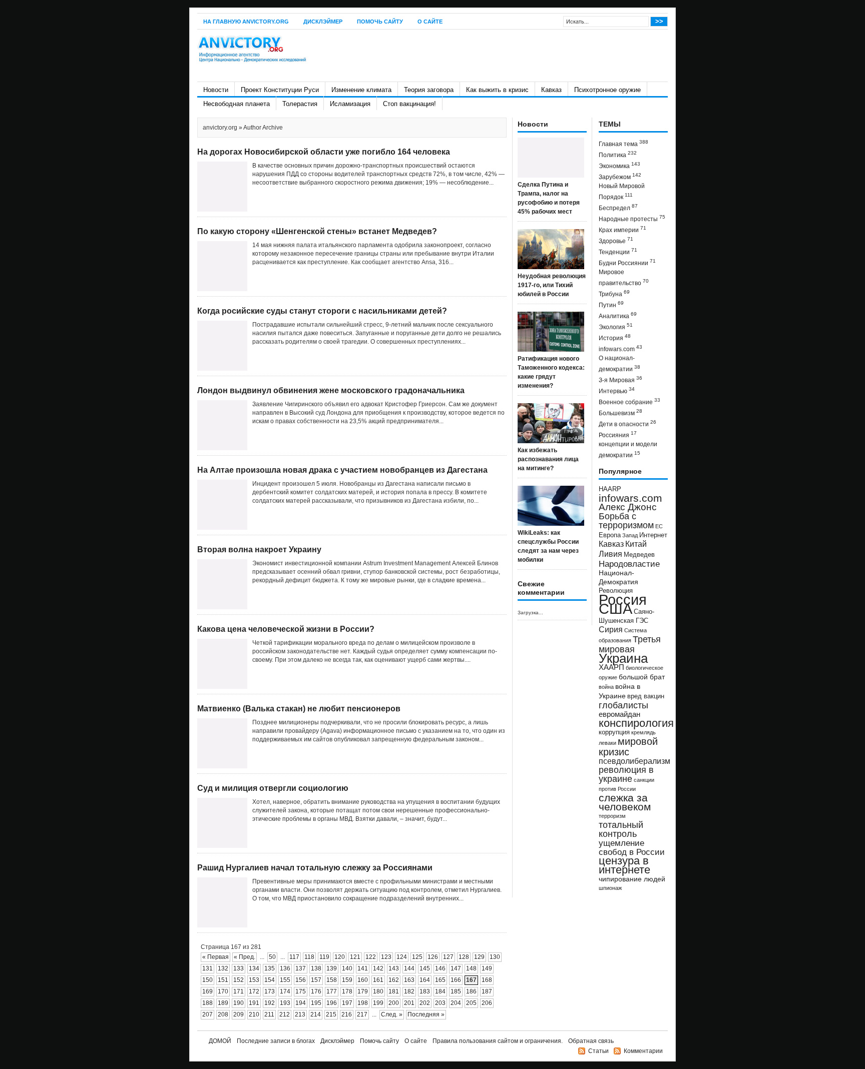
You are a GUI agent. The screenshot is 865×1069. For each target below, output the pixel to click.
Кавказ (551, 90)
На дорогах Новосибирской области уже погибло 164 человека (323, 152)
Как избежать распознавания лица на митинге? (548, 459)
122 (370, 956)
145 (424, 968)
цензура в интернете (624, 865)
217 (362, 1014)
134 (254, 968)
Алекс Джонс (628, 507)
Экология (616, 326)
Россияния (618, 434)
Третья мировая (630, 644)
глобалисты (623, 705)
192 (269, 1002)
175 (300, 991)
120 (339, 956)
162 (393, 979)
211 (269, 1014)
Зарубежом (620, 176)
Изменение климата (361, 90)
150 (207, 979)
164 (424, 979)
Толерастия (299, 104)
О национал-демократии (619, 364)
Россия (623, 599)
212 (284, 1014)
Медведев (639, 554)
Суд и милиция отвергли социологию (272, 788)
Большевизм (620, 412)
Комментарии (643, 1050)
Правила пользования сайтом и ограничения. (497, 1040)
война (606, 687)
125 (417, 956)
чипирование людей (632, 879)
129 (479, 956)
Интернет (653, 535)
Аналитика (618, 315)
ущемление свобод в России (632, 847)
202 (424, 1002)
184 (440, 991)
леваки (607, 743)
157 (316, 979)
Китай (636, 544)
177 (331, 991)
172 (254, 991)
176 (316, 991)
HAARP (610, 489)
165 (440, 979)
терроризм (612, 816)
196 (331, 1002)
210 (254, 1014)
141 (362, 968)
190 (238, 1002)
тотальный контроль (621, 829)
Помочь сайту (380, 22)
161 (378, 979)
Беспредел (618, 207)
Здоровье (616, 240)
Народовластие (629, 564)
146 (440, 968)
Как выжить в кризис (497, 90)
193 (285, 1002)
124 (401, 956)
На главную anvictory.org (246, 22)
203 (440, 1002)
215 (331, 1014)
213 (300, 1014)
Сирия (611, 629)
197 (347, 1002)
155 (285, 979)
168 (487, 979)
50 (272, 956)
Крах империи (622, 229)
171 (238, 991)
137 (300, 968)
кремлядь (643, 732)
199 (378, 1002)
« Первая (215, 956)
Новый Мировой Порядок (622, 192)
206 (487, 1002)
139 (331, 968)
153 (254, 979)
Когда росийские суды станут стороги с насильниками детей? (322, 311)
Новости (215, 90)
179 (362, 991)
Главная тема (623, 143)
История (615, 337)
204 (456, 1002)
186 (471, 991)
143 (393, 968)
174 (285, 991)
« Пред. (244, 956)
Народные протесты (632, 218)
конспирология (636, 723)
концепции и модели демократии (628, 450)
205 (471, 1002)
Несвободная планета (236, 104)
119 (324, 956)
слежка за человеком (625, 802)
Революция (616, 590)
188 (207, 1002)
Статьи (598, 1050)
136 (285, 968)
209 (238, 1014)
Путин (611, 304)
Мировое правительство (624, 278)
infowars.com (620, 348)
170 (223, 991)
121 (355, 956)
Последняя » (426, 1014)
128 (464, 956)
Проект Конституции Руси (280, 90)
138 (316, 968)
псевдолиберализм (634, 760)
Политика (618, 154)
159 (347, 979)
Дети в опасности (627, 423)
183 (424, 991)
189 (223, 1002)
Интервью (617, 390)
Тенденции (618, 251)
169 (207, 991)
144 (409, 968)
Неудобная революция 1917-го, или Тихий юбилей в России (552, 285)
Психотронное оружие (607, 90)
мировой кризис (628, 746)
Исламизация (350, 104)
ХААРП (611, 667)
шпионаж (610, 888)
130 (495, 956)
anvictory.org (220, 127)
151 (223, 979)
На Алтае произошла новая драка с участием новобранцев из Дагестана (342, 470)
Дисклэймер (322, 22)
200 (393, 1002)
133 (238, 968)
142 (378, 968)
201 (409, 1002)
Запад (630, 535)
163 (409, 979)
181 (393, 991)
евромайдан (619, 714)
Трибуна (614, 293)
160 (362, 979)
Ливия (610, 553)
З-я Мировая (620, 379)
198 (362, 1002)
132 (223, 968)
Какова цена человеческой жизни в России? (285, 629)
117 (294, 956)
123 (386, 956)
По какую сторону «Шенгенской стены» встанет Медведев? (317, 231)
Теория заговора (429, 90)
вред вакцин (645, 696)
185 (456, 991)
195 (316, 1002)
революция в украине (626, 774)
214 (315, 1014)
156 (300, 979)
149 (487, 968)
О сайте (430, 22)
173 (269, 991)
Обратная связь (591, 1040)
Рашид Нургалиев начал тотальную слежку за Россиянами (314, 867)
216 (346, 1014)
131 (207, 968)
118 (309, 956)
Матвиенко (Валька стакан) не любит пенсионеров (298, 708)
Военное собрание (629, 401)
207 (207, 1014)
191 (254, 1002)
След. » (391, 1014)
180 (378, 991)
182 (409, 991)
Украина (623, 658)
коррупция (614, 732)
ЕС (659, 526)
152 (238, 979)
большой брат (642, 677)
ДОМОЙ (220, 1040)
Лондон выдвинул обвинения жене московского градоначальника (331, 390)
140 (347, 968)
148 (471, 968)
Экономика (619, 165)
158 (331, 979)
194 (300, 1002)
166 (456, 979)
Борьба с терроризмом (626, 520)
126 (432, 956)
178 (347, 991)
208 (223, 1014)
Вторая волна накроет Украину (259, 549)
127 (448, 956)
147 (456, 968)
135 (269, 968)
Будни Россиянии (627, 262)
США (615, 608)
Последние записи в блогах (276, 1040)
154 (269, 979)
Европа (610, 535)
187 (487, 991)
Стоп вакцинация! (409, 104)
